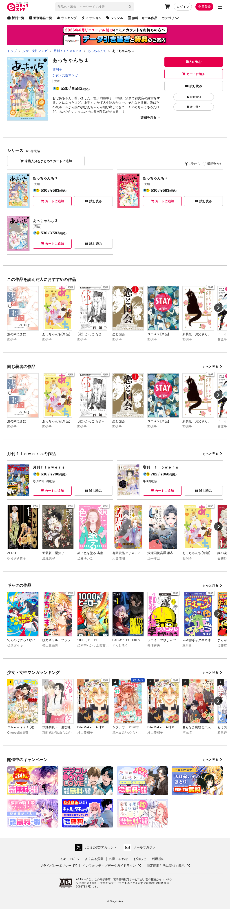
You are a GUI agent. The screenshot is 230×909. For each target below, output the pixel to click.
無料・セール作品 (144, 18)
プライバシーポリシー (58, 866)
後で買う (195, 106)
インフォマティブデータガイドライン (109, 866)
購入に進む (193, 62)
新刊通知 (195, 97)
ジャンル (117, 18)
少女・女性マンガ (65, 75)
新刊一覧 (18, 18)
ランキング (69, 18)
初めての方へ (69, 859)
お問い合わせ (118, 859)
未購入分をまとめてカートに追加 (48, 161)
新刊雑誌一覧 (42, 18)
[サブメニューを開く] (220, 7)
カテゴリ (168, 18)
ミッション (94, 18)
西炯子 (57, 69)
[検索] (130, 6)
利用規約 (158, 859)
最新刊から (215, 163)
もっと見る (210, 366)
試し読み (196, 86)
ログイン (183, 7)
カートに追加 (195, 74)
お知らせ (140, 859)
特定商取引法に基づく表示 (168, 866)
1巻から (194, 163)
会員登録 (204, 7)
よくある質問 (94, 859)
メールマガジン (144, 847)
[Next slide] (218, 307)
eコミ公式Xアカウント (97, 848)
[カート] (167, 7)
